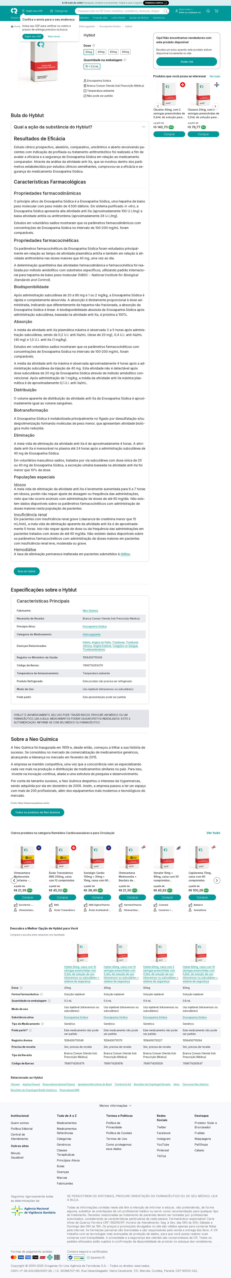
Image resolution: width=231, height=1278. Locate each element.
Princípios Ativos (68, 1160)
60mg (113, 51)
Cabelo (199, 1150)
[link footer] (76, 1257)
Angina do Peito (101, 642)
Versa (176, 1084)
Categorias (64, 1139)
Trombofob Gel (123, 1084)
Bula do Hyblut (26, 571)
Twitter (161, 1127)
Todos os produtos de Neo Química (37, 812)
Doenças (63, 1172)
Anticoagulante (87, 26)
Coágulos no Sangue (125, 645)
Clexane (15, 1084)
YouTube (163, 1144)
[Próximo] (215, 106)
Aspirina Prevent (31, 1084)
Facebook (164, 1133)
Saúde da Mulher (139, 17)
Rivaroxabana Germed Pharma (59, 1084)
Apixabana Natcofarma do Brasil (95, 1084)
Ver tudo (215, 76)
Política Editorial (21, 1128)
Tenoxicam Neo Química (195, 1084)
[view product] (169, 94)
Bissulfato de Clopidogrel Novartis (152, 1084)
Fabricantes (65, 1183)
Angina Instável (102, 645)
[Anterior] (158, 106)
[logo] (14, 11)
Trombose (118, 642)
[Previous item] (14, 880)
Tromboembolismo (94, 649)
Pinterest (163, 1150)
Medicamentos (67, 1123)
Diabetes (84, 17)
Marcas (62, 1177)
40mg (101, 51)
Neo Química (90, 610)
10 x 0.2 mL (92, 66)
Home (17, 26)
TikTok (161, 1156)
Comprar (169, 134)
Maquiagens (203, 1139)
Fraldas (200, 1133)
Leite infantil (118, 17)
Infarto (86, 642)
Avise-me (186, 61)
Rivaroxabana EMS (69, 1090)
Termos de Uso (116, 1139)
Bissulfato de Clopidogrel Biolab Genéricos (34, 1090)
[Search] (165, 11)
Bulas (60, 1166)
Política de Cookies (119, 1133)
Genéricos (159, 17)
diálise (125, 554)
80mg (125, 51)
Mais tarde (54, 36)
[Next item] (217, 880)
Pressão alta (100, 17)
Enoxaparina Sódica (110, 26)
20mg (88, 51)
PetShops (201, 1144)
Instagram (164, 1139)
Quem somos (20, 1123)
